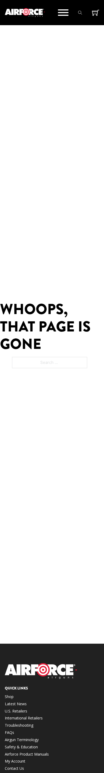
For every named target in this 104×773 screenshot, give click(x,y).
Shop (9, 696)
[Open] (63, 12)
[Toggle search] (80, 12)
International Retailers (24, 718)
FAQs (9, 732)
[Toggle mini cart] (95, 12)
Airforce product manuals (27, 754)
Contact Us (14, 768)
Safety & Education (21, 746)
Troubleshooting (19, 725)
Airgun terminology (22, 739)
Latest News (16, 703)
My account (15, 761)
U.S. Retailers (16, 711)
